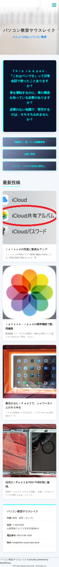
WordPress (5, 562)
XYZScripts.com (41, 566)
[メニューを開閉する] (54, 5)
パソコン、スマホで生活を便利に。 (29, 166)
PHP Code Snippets (19, 566)
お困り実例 (29, 154)
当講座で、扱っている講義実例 (29, 141)
